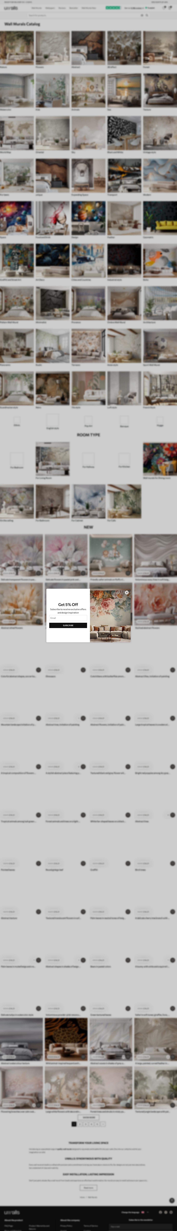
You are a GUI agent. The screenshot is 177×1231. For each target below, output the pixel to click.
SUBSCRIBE (68, 625)
